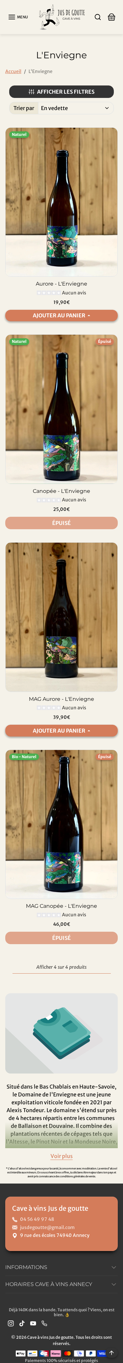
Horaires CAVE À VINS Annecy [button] (48, 1284)
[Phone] (44, 1323)
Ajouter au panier (59, 315)
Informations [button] (26, 1267)
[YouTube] (33, 1323)
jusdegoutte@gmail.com (47, 1227)
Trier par (23, 108)
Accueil (13, 71)
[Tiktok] (22, 1323)
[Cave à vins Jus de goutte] (61, 16)
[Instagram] (10, 1323)
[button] (18, 17)
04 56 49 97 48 (37, 1219)
